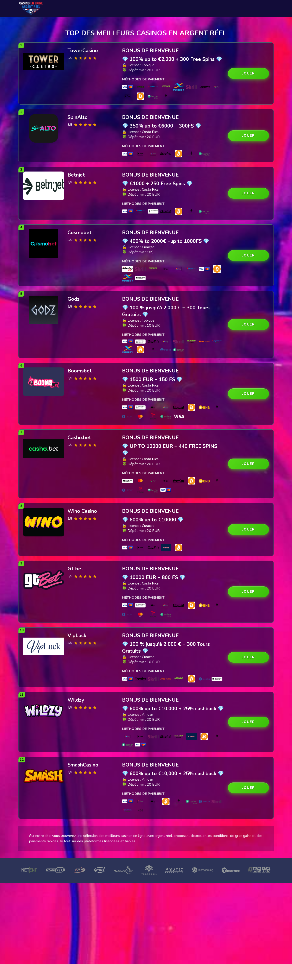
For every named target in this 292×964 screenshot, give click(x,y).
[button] (248, 73)
